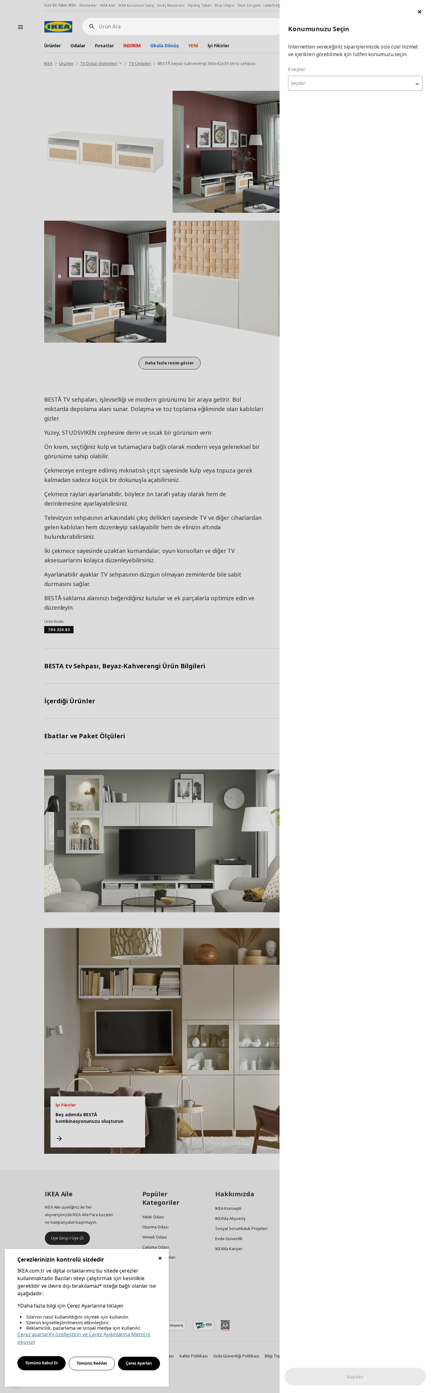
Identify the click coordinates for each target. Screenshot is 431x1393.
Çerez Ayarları (139, 1363)
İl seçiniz (296, 69)
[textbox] (355, 83)
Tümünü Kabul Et (41, 1363)
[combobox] (355, 83)
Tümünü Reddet (92, 1363)
